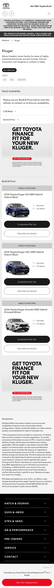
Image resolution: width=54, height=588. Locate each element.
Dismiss (46, 567)
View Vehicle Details (27, 233)
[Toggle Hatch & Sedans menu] (45, 503)
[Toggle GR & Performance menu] (45, 530)
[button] (11, 119)
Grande (22, 79)
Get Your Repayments (27, 582)
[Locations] (11, 13)
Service (10, 547)
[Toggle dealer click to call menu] (5, 13)
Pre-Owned (13, 538)
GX (4, 79)
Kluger (11, 40)
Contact (11, 556)
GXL (12, 79)
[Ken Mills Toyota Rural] (6, 6)
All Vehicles (9, 70)
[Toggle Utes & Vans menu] (45, 521)
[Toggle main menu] (48, 13)
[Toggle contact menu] (45, 538)
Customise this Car (27, 224)
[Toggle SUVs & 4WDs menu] (45, 512)
